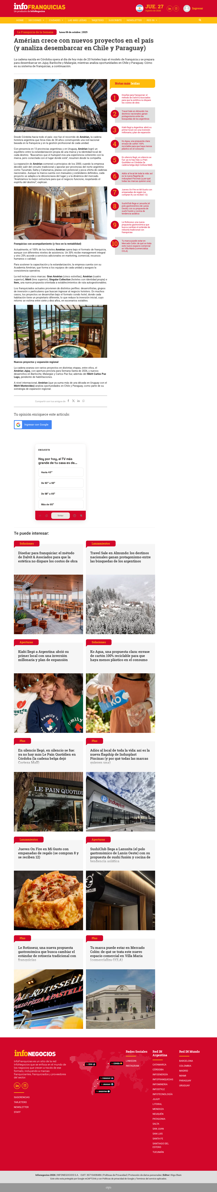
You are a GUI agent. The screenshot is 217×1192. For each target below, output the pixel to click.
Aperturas (26, 642)
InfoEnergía (160, 1074)
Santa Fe (158, 1138)
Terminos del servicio (146, 1178)
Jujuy (156, 1099)
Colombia (185, 1065)
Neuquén (158, 1114)
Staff (115, 20)
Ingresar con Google (36, 424)
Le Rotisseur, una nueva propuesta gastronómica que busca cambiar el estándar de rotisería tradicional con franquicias (136, 227)
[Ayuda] (75, 516)
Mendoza (158, 1109)
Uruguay (184, 1085)
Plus (22, 741)
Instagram (132, 1065)
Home (20, 20)
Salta (156, 1123)
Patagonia (159, 1118)
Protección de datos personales (144, 1175)
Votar (60, 515)
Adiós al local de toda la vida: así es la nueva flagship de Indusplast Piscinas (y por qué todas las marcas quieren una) (137, 177)
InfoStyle (159, 1089)
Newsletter (134, 20)
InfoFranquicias (163, 1079)
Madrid (183, 1070)
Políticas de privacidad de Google (118, 1178)
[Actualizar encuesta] (46, 516)
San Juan (158, 1128)
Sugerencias (21, 1097)
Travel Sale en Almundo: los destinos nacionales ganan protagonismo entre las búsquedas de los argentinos (135, 115)
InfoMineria (160, 1084)
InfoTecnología (163, 1094)
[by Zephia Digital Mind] (108, 1187)
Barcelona (186, 1060)
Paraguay (185, 1080)
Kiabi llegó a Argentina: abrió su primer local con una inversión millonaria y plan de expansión (137, 130)
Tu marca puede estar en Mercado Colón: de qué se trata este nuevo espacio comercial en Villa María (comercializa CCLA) (136, 246)
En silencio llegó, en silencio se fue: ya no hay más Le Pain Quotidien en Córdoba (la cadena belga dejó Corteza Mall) (137, 161)
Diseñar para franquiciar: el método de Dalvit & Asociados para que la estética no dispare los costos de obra (136, 99)
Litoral (157, 1104)
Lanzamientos (101, 543)
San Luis (158, 1133)
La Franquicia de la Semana (35, 32)
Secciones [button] (35, 20)
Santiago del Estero (161, 1145)
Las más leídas (77, 20)
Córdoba (158, 1069)
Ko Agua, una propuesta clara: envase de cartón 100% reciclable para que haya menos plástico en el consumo (137, 145)
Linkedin (131, 1060)
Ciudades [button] (55, 20)
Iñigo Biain (176, 1175)
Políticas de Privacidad (115, 1175)
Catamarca (159, 1064)
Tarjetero (98, 20)
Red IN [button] (151, 20)
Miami (182, 1075)
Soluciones (27, 543)
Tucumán (158, 1152)
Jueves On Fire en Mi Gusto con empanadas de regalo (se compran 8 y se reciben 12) (137, 192)
